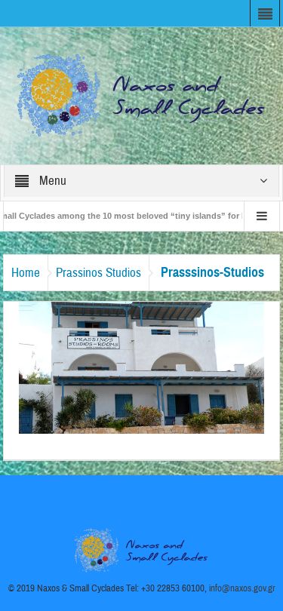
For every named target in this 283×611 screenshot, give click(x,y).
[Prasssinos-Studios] (142, 367)
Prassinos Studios (98, 273)
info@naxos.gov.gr (242, 588)
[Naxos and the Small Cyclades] (141, 95)
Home (25, 273)
